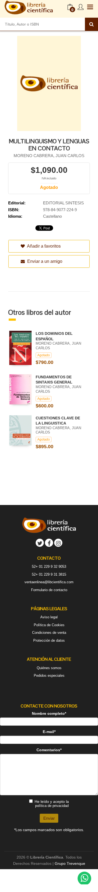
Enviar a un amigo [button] (44, 261)
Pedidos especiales (49, 675)
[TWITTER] (40, 543)
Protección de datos (49, 640)
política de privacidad (52, 806)
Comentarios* (49, 750)
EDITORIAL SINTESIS (63, 203)
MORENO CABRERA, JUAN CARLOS (49, 155)
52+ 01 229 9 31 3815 (49, 574)
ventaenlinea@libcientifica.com (49, 582)
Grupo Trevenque (70, 863)
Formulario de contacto (49, 590)
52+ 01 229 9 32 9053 (49, 566)
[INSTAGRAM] (58, 543)
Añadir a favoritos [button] (43, 246)
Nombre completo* (49, 713)
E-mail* (49, 732)
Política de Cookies (49, 625)
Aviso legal (49, 617)
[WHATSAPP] (84, 878)
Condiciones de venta (49, 633)
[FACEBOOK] (49, 543)
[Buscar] (91, 24)
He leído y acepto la (52, 803)
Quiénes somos (49, 668)
